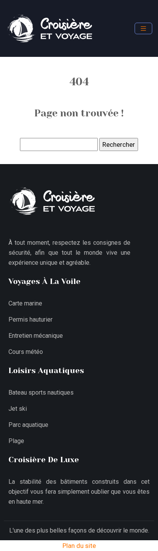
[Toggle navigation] (143, 29)
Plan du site (79, 545)
